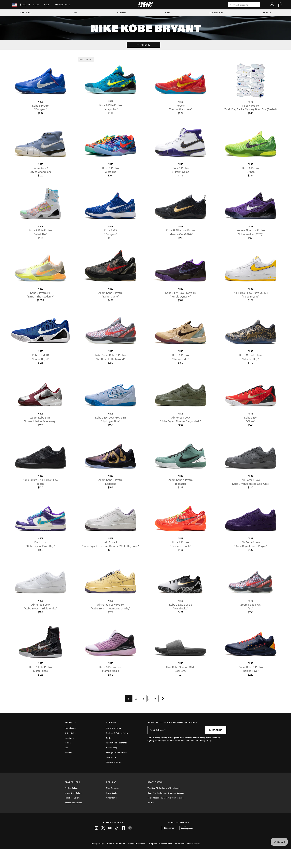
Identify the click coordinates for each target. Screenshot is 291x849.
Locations (69, 737)
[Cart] (280, 4)
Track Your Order (113, 728)
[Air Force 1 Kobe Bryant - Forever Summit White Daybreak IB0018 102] (110, 517)
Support (111, 722)
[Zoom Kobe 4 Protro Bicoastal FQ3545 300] (180, 454)
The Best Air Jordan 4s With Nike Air (164, 787)
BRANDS (267, 12)
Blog (36, 4)
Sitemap (68, 752)
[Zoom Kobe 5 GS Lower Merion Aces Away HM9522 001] (40, 392)
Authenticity (62, 4)
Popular (111, 782)
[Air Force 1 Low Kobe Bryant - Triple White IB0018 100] (40, 579)
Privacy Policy (97, 843)
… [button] (149, 698)
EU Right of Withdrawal (116, 752)
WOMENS (121, 12)
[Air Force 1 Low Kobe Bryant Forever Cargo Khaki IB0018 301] (180, 392)
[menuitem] (36, 5)
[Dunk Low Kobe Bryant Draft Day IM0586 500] (40, 517)
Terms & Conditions (116, 843)
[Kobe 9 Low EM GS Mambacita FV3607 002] (180, 579)
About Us (70, 722)
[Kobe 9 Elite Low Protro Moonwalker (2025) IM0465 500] (250, 205)
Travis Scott (111, 792)
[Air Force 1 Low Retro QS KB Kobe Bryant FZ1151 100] (250, 267)
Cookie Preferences (136, 843)
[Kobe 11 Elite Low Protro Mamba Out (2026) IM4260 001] (180, 205)
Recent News (155, 782)
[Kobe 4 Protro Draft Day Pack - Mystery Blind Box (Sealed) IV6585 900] (250, 80)
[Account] (272, 4)
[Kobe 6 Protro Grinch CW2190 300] (250, 142)
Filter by (145, 44)
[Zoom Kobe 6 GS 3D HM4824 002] (250, 579)
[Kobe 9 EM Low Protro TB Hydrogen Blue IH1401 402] (110, 392)
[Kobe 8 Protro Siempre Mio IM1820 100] (180, 330)
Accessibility (111, 747)
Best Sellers (72, 782)
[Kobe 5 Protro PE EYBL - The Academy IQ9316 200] (40, 267)
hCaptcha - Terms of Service (187, 843)
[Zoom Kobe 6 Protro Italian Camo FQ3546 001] (110, 267)
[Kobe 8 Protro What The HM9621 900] (110, 142)
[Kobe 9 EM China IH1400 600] (250, 392)
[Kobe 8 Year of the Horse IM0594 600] (180, 80)
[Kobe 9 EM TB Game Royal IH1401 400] (40, 330)
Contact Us (111, 757)
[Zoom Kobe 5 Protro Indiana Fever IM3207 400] (250, 642)
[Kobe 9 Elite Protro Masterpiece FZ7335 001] (40, 642)
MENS (75, 12)
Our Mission (70, 728)
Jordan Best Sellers (73, 792)
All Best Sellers (71, 787)
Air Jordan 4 (111, 797)
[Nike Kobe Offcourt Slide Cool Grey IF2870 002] (180, 642)
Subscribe (215, 730)
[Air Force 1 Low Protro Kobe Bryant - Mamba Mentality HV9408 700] (110, 579)
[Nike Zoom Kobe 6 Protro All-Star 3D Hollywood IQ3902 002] (110, 330)
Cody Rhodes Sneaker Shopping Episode (166, 792)
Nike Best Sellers (72, 797)
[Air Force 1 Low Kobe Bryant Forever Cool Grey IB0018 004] (250, 454)
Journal (68, 742)
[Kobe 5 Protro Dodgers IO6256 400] (40, 80)
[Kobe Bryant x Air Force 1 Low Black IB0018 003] (40, 454)
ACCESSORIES (216, 12)
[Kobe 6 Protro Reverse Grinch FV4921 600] (180, 517)
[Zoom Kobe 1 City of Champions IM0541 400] (40, 142)
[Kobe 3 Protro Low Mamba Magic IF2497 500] (110, 642)
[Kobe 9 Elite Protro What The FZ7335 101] (40, 205)
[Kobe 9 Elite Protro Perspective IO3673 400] (110, 80)
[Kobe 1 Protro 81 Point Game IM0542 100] (180, 142)
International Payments (116, 742)
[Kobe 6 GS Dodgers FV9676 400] (110, 205)
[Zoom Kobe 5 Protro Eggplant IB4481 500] (110, 454)
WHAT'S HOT (26, 12)
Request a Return (114, 762)
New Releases (112, 787)
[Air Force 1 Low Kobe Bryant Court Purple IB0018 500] (250, 517)
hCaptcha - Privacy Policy (160, 843)
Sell (46, 4)
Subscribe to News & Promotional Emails (172, 722)
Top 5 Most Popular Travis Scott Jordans (166, 797)
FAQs (108, 737)
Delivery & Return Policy (117, 733)
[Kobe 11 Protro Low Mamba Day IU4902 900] (250, 330)
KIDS (167, 12)
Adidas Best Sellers (73, 802)
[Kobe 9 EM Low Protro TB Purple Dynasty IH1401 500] (180, 267)
